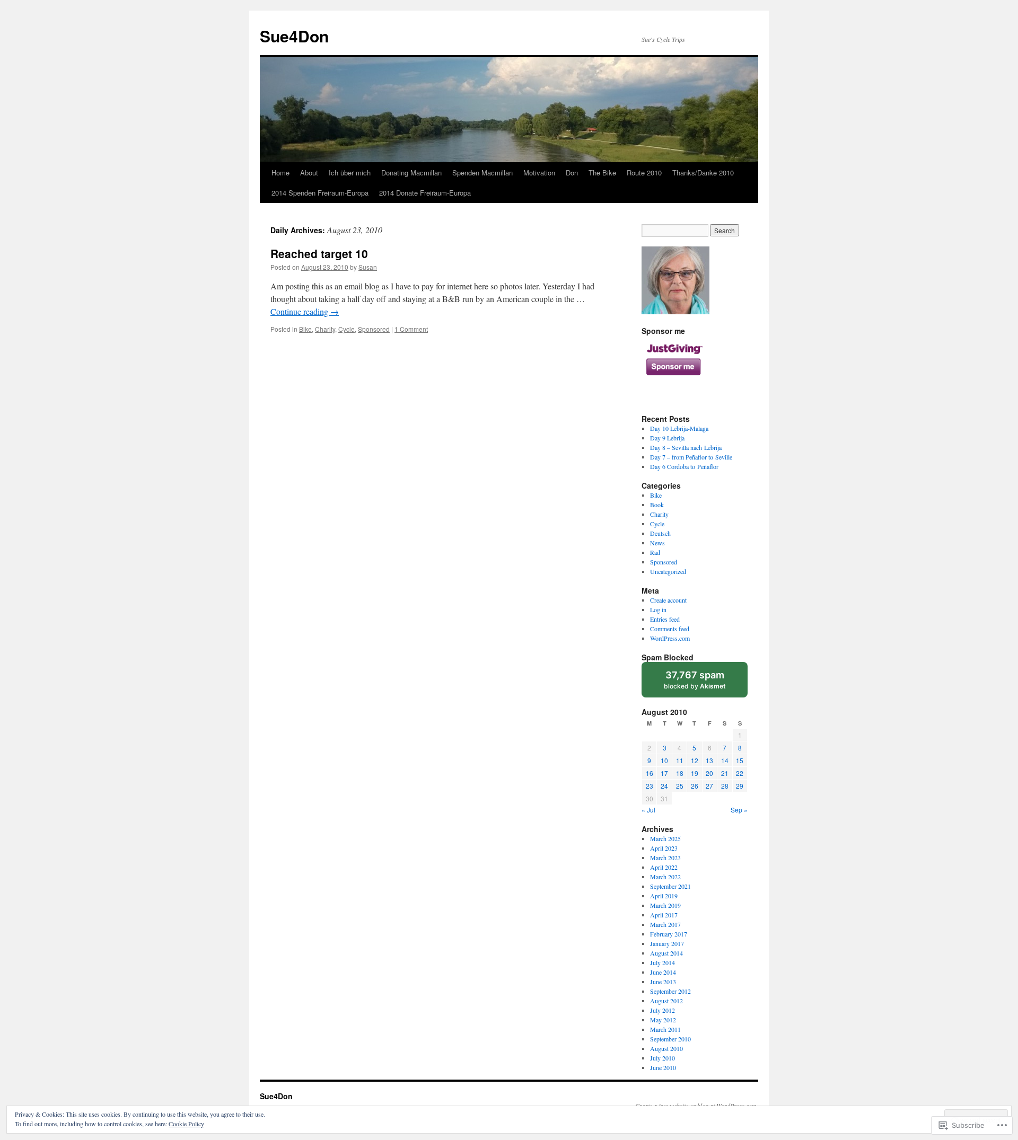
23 (649, 785)
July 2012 (662, 1010)
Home (280, 172)
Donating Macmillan (411, 172)
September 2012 (670, 991)
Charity (325, 328)
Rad (655, 552)
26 (694, 785)
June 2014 (663, 972)
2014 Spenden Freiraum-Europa (319, 193)
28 (725, 785)
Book (657, 504)
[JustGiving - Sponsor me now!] (673, 380)
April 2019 (664, 895)
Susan (367, 266)
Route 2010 (644, 172)
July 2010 (662, 1058)
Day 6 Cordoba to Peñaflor (684, 466)
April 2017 (664, 915)
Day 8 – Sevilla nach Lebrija (686, 447)
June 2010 (663, 1067)
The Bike (602, 172)
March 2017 (665, 924)
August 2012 (666, 1000)
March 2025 (665, 838)
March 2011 (665, 1029)
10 (664, 760)
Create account (668, 600)
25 (679, 785)
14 (725, 760)
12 (694, 760)
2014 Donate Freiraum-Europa (425, 193)
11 (679, 760)
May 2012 (663, 1019)
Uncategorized (668, 571)
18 (679, 772)
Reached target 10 (319, 253)
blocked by (705, 683)
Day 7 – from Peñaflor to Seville (691, 457)
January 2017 (667, 943)
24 (664, 785)
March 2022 (665, 876)
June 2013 (663, 981)
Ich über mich (350, 172)
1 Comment (411, 328)
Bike (305, 328)
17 (664, 772)
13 (709, 760)
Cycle (346, 328)
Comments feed (669, 628)
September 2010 (670, 1039)
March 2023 (665, 857)
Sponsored (374, 328)
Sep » (739, 809)
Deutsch (660, 533)
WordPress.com (670, 638)
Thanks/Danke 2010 (703, 172)
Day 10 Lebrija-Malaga (679, 428)
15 (739, 760)
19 (694, 772)
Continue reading (304, 311)
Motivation (539, 172)
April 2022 (664, 867)
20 (709, 772)
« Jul (648, 809)
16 (649, 772)
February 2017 (668, 934)
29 (739, 785)
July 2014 (662, 962)
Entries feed (665, 619)
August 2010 (666, 1048)
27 (709, 785)
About (309, 172)
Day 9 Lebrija (667, 438)
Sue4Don (294, 35)
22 (739, 772)
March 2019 (665, 905)
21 (725, 772)
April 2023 (664, 848)
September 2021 (670, 886)
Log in (658, 609)
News (657, 542)
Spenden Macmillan (482, 172)
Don (572, 172)
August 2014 (666, 953)
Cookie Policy (186, 1123)
